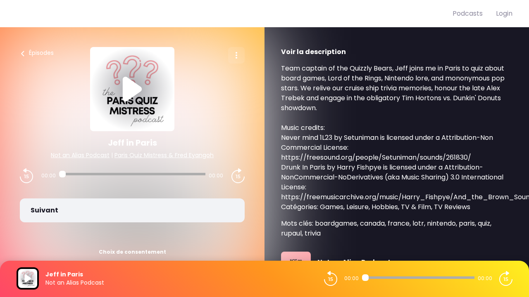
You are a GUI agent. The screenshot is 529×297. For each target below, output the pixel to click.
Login (504, 13)
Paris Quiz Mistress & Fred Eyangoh (164, 155)
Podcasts (468, 13)
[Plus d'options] (236, 55)
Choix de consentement (132, 251)
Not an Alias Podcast (80, 155)
